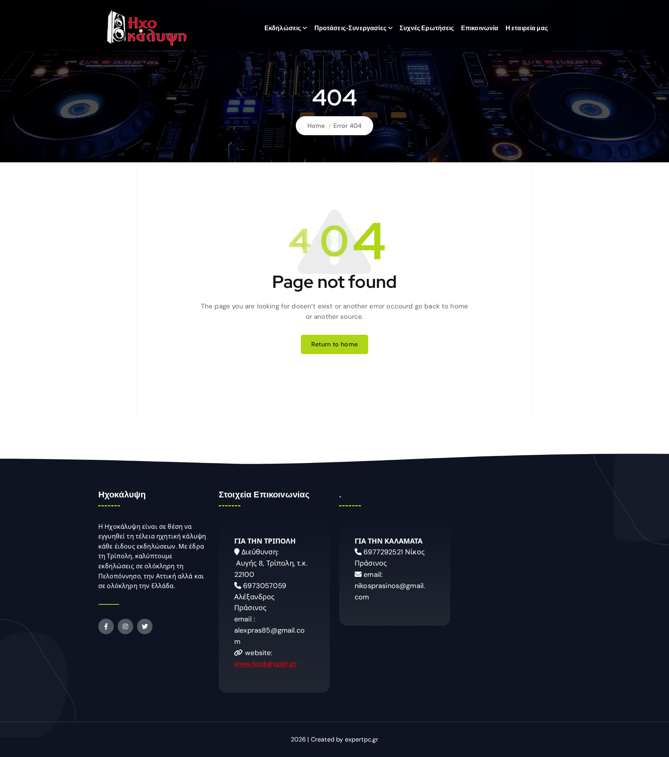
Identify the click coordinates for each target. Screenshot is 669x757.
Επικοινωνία (480, 28)
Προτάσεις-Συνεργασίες (350, 28)
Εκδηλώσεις (282, 28)
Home (316, 126)
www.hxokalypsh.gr (265, 663)
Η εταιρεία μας (527, 28)
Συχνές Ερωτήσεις (427, 28)
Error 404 (347, 126)
